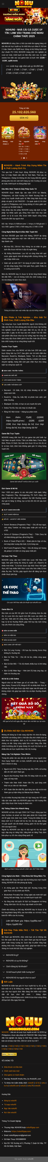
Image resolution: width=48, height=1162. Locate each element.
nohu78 (30, 1086)
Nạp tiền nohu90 (10, 1108)
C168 (8, 69)
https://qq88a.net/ (33, 921)
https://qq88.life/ (14, 924)
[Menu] (3, 4)
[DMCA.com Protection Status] (9, 1054)
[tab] (24, 371)
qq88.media (13, 61)
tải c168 (5, 227)
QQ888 (40, 417)
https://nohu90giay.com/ (14, 997)
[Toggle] (4, 955)
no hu (6, 1086)
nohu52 (23, 1086)
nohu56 (37, 1086)
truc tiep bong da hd (23, 424)
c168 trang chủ (26, 227)
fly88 (18, 49)
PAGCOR (21, 201)
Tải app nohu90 (10, 1104)
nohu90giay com (32, 1127)
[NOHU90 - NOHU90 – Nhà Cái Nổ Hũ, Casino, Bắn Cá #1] (24, 4)
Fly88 (28, 417)
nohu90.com (14, 1086)
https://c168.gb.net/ (37, 224)
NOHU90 (5, 43)
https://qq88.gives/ (15, 420)
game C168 (14, 227)
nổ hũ (37, 1083)
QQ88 (42, 58)
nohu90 (31, 1083)
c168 (25, 154)
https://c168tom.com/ (18, 224)
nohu (43, 1083)
